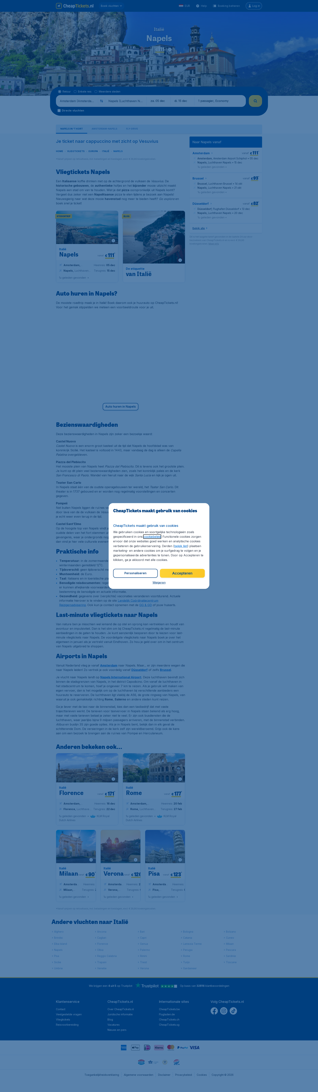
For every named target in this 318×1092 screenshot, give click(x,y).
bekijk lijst (180, 546)
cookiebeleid (152, 536)
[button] (159, 582)
